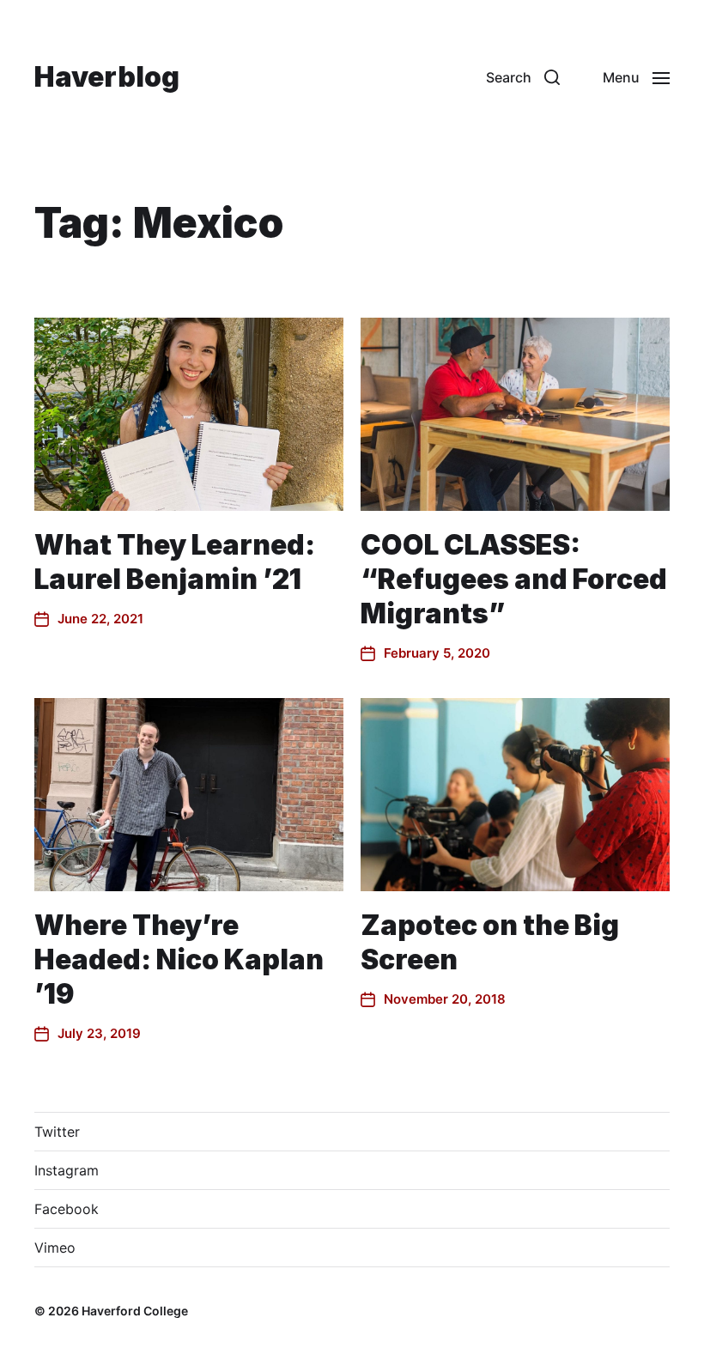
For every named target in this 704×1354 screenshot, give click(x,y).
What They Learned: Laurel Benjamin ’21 (174, 562)
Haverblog (106, 77)
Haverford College (135, 1310)
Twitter (57, 1131)
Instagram (66, 1170)
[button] (522, 77)
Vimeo (55, 1247)
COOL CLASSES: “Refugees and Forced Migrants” (514, 579)
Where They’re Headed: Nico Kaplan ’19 (179, 959)
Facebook (66, 1208)
